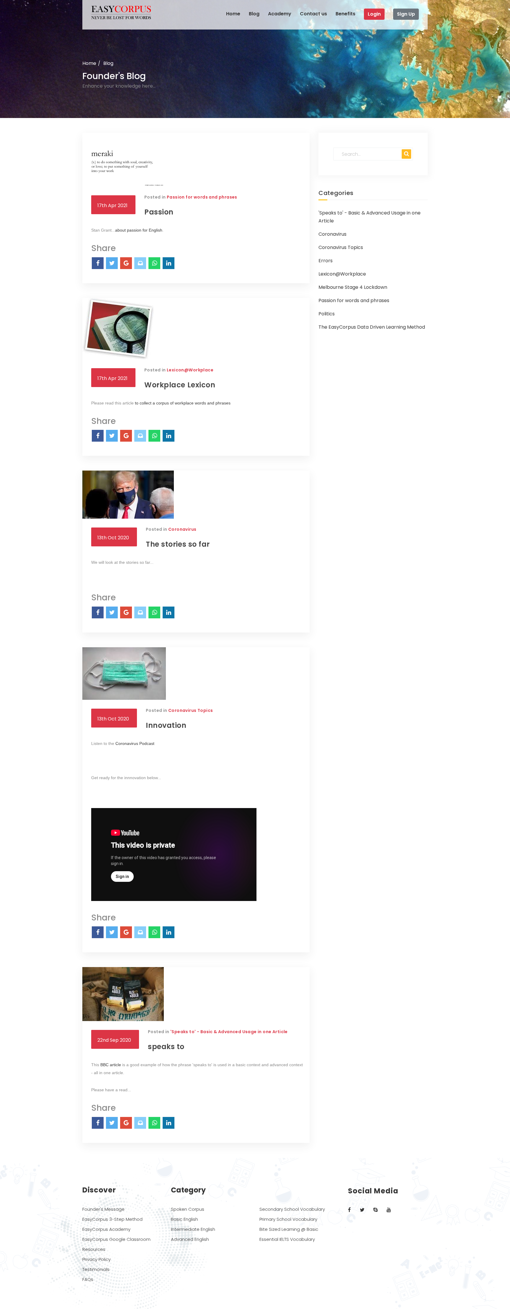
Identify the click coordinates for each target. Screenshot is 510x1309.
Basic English (184, 1219)
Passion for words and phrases (202, 197)
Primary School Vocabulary (288, 1219)
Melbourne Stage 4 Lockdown (352, 287)
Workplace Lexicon (179, 385)
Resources (93, 1249)
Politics (326, 313)
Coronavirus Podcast (134, 743)
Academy (279, 13)
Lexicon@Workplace (190, 370)
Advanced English (190, 1239)
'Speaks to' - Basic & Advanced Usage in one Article (229, 1032)
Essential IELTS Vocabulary (287, 1239)
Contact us (313, 13)
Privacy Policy (96, 1259)
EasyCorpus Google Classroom (116, 1239)
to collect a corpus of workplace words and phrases (183, 403)
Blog (254, 13)
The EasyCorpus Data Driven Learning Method (371, 327)
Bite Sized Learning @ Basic (288, 1229)
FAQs (87, 1279)
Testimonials (95, 1269)
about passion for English (138, 230)
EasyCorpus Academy (106, 1229)
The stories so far (178, 544)
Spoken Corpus (187, 1209)
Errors (325, 260)
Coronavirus (182, 529)
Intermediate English (193, 1229)
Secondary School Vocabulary (292, 1209)
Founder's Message (103, 1209)
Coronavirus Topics (190, 710)
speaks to (166, 1046)
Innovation (166, 725)
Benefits (345, 13)
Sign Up (406, 14)
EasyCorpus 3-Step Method (112, 1219)
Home (233, 13)
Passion (159, 212)
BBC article (110, 1064)
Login (374, 14)
